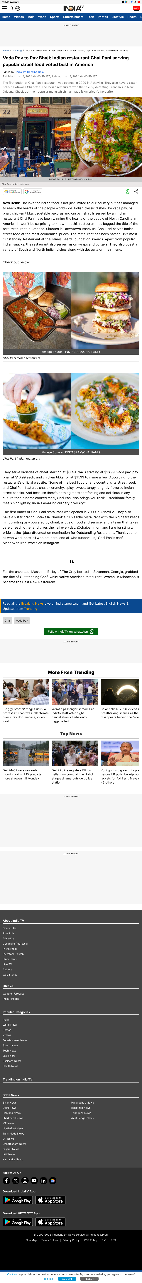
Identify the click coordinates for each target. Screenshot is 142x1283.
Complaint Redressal (15, 943)
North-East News (13, 1128)
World (42, 17)
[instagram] (25, 1180)
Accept (67, 1278)
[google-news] (52, 1180)
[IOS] (123, 2)
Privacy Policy (71, 1240)
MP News (8, 1123)
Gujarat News (11, 1149)
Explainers (9, 1055)
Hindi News (9, 959)
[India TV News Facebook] (132, 2)
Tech (90, 17)
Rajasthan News (80, 1107)
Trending (17, 50)
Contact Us (9, 928)
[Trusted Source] (32, 192)
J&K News (9, 1154)
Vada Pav (22, 620)
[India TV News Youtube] (139, 2)
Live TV (7, 964)
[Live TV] (136, 8)
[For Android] (18, 1222)
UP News (8, 1138)
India (31, 17)
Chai (8, 620)
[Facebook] (6, 1180)
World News (10, 1024)
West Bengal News (82, 1118)
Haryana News (12, 1112)
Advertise (8, 938)
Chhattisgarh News (14, 1143)
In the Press (10, 948)
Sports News (10, 1045)
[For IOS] (50, 1222)
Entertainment (73, 17)
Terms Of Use (49, 1240)
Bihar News (9, 1102)
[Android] (126, 2)
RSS (113, 1240)
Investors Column (13, 953)
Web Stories (10, 974)
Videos (19, 17)
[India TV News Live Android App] (18, 1200)
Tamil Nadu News (13, 1133)
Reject (89, 1278)
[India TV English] (73, 8)
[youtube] (34, 1180)
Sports (55, 17)
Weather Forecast (13, 993)
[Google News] (12, 192)
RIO (104, 1240)
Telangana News (81, 1112)
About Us (8, 933)
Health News (10, 1066)
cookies (48, 1278)
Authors (7, 969)
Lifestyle (118, 17)
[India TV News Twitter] (135, 2)
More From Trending (71, 672)
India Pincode (11, 998)
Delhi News (9, 1107)
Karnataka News (13, 1159)
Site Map (31, 1240)
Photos (103, 17)
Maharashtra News (82, 1102)
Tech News (9, 1050)
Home (6, 17)
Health (132, 17)
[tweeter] (15, 1180)
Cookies (12, 1274)
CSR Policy (90, 1240)
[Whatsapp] (128, 191)
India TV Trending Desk (30, 71)
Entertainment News (15, 1040)
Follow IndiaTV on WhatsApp (68, 631)
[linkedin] (43, 1180)
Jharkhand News (13, 1118)
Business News (12, 1060)
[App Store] (50, 1200)
